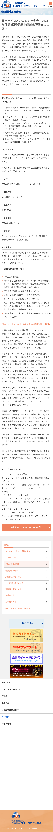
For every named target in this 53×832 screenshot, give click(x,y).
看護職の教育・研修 (13, 589)
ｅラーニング (10, 558)
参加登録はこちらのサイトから (24, 527)
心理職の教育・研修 (13, 577)
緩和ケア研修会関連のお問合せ (17, 608)
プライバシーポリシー (14, 829)
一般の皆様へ (26, 623)
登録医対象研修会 (12, 564)
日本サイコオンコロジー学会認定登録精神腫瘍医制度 (25, 324)
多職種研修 (9, 595)
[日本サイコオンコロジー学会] (23, 4)
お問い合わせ (32, 829)
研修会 (7, 545)
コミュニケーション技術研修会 (17, 551)
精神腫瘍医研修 (11, 571)
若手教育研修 (10, 602)
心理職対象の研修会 (15, 583)
